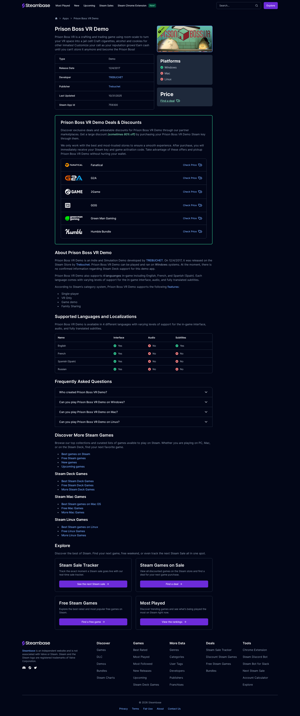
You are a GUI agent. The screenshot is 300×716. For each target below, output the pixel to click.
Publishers (176, 677)
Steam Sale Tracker (219, 650)
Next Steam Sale (254, 670)
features (173, 286)
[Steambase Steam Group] (29, 667)
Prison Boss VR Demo (86, 18)
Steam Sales (106, 5)
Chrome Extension (255, 650)
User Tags (176, 663)
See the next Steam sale (91, 583)
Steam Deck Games (146, 684)
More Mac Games (72, 512)
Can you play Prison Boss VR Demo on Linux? (89, 422)
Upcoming (89, 5)
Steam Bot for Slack (256, 663)
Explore (270, 5)
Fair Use (148, 708)
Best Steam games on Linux (79, 527)
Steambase (28, 650)
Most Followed (142, 663)
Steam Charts (106, 677)
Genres (174, 650)
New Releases (142, 670)
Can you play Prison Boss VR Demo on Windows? (92, 402)
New (76, 5)
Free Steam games (73, 458)
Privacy (123, 708)
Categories (177, 657)
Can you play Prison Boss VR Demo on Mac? (88, 412)
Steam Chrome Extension (132, 5)
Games (101, 650)
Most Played (63, 5)
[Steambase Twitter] (35, 667)
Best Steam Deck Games (77, 481)
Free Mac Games (72, 508)
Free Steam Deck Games (77, 485)
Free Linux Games (73, 531)
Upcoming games (73, 466)
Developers (177, 670)
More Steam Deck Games (78, 489)
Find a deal (172, 583)
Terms (135, 708)
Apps (65, 18)
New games (69, 462)
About (160, 708)
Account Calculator (255, 677)
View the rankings (172, 621)
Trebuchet (114, 86)
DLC (99, 657)
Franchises (177, 684)
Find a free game (91, 621)
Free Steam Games (218, 663)
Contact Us (174, 708)
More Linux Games (73, 535)
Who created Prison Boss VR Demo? (83, 392)
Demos (101, 663)
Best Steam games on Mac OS (81, 504)
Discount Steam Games (221, 657)
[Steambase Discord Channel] (24, 667)
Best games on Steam (75, 454)
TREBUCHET (116, 77)
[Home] (56, 18)
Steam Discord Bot (255, 657)
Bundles (102, 670)
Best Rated (140, 650)
